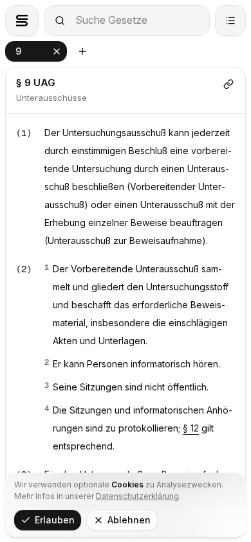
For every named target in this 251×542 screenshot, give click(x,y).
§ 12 (191, 428)
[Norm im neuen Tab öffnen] (82, 51)
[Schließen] (56, 51)
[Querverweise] (228, 84)
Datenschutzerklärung (137, 496)
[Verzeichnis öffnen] (230, 20)
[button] (36, 51)
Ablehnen (129, 519)
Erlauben (55, 519)
